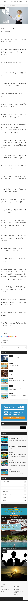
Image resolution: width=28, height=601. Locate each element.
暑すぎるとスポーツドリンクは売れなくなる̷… (17, 438)
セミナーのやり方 (14, 481)
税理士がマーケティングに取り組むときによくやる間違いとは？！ (18, 381)
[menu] (26, 2)
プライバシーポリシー (5, 589)
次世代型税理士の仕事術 (14, 494)
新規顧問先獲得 (14, 491)
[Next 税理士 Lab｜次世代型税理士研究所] (12, 1)
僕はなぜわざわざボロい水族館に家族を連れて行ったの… (18, 447)
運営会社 (2, 586)
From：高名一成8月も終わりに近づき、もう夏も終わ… (18, 440)
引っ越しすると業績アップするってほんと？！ (18, 395)
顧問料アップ (14, 500)
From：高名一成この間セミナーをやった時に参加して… (17, 466)
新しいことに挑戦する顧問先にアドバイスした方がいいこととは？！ (18, 373)
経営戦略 (4, 342)
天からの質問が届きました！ (14, 365)
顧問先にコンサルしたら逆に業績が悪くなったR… (18, 463)
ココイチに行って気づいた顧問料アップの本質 (18, 454)
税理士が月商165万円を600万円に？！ (16, 471)
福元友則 (6, 340)
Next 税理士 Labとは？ (5, 584)
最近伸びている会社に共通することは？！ (17, 357)
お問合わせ (3, 591)
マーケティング (14, 484)
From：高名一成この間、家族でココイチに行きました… (17, 457)
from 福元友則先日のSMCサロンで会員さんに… (16, 473)
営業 (14, 488)
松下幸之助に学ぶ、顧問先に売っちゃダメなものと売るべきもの (18, 389)
